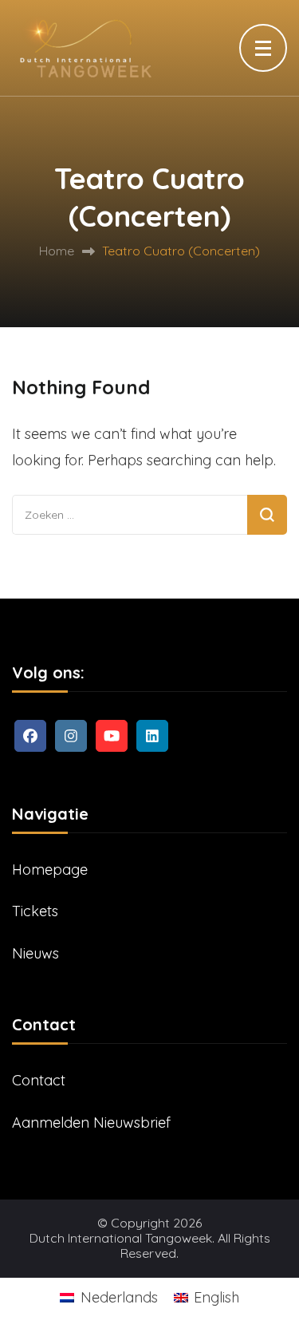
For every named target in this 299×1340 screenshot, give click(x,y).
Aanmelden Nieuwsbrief (91, 1122)
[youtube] (112, 736)
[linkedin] (152, 736)
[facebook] (30, 736)
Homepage (50, 869)
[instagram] (71, 736)
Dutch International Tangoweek (121, 1238)
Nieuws (35, 953)
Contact (38, 1080)
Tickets (35, 911)
